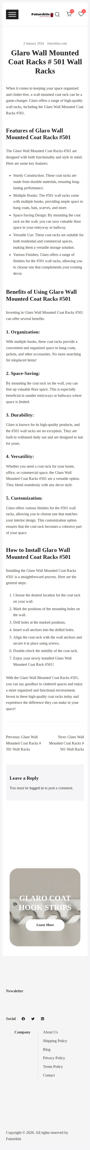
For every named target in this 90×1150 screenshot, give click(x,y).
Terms (48, 1067)
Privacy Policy (54, 1058)
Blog (46, 1049)
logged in (37, 788)
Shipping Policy (55, 1041)
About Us (50, 1032)
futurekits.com (57, 43)
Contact (49, 1075)
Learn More (45, 925)
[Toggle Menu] (12, 14)
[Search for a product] (57, 14)
